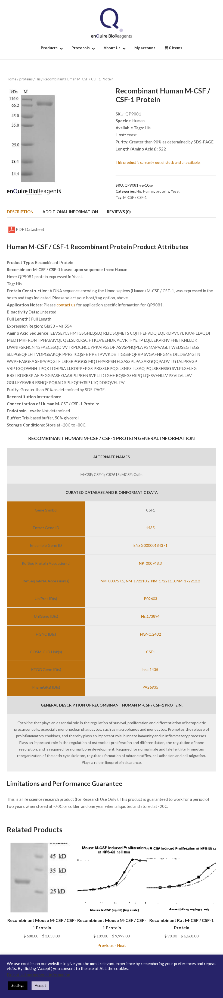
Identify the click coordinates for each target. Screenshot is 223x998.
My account (144, 47)
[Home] (111, 22)
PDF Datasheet (29, 229)
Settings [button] (17, 985)
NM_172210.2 (138, 581)
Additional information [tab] (70, 211)
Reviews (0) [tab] (119, 211)
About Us (112, 47)
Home (11, 79)
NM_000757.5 (112, 581)
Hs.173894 (150, 616)
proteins (26, 79)
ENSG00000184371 (151, 545)
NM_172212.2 (188, 581)
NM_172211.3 (163, 581)
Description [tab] (20, 211)
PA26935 (150, 687)
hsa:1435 (150, 669)
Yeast (175, 191)
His (38, 79)
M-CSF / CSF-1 (135, 197)
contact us (66, 304)
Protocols (81, 47)
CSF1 (150, 651)
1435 (150, 527)
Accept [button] (40, 985)
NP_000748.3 (150, 563)
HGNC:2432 (150, 634)
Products (49, 47)
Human (148, 191)
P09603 (150, 598)
